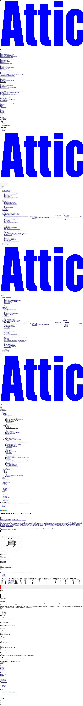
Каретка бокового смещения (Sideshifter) (64, 524)
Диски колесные (16, 520)
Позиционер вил (6, 524)
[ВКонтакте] (1, 510)
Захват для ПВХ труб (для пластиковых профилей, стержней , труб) (28, 523)
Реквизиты (2, 668)
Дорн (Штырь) (41, 523)
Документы (2, 669)
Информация (2, 672)
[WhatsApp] (5, 510)
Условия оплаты (3, 679)
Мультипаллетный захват (75, 523)
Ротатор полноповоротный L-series (49, 528)
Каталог (5, 414)
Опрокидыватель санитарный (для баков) (16, 524)
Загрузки (1, 671)
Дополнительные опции (9, 526)
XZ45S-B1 (10, 582)
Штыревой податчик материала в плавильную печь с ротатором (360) (59, 523)
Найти (1, 698)
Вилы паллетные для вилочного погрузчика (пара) (62, 522)
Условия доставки (3, 680)
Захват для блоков (20, 525)
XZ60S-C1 (10, 583)
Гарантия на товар (3, 674)
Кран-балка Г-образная (74, 522)
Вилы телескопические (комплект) (30, 522)
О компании (2, 667)
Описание (4, 574)
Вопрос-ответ (2, 681)
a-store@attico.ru (3, 127)
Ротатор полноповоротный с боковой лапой (36, 528)
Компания (6, 485)
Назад (6, 413)
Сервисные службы (9, 474)
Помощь (1, 677)
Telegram (3, 130)
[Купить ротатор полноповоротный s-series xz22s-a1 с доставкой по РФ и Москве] (11, 550)
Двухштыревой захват (50, 522)
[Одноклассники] (2, 510)
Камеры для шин (9, 427)
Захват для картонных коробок (7, 525)
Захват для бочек (49, 524)
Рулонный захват (74, 524)
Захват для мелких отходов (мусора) (58, 525)
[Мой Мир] (3, 510)
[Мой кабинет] (0, 354)
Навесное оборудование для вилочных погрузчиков (14, 441)
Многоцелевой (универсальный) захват (29, 525)
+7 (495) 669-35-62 (4, 118)
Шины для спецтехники (4, 520)
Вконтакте (4, 129)
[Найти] (1, 51)
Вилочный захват (55, 524)
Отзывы (3, 575)
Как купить (4, 576)
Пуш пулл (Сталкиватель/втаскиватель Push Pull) (44, 525)
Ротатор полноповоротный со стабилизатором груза (20, 528)
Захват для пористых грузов (42, 524)
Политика (2, 676)
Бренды (1, 664)
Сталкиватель (46, 523)
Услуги (5, 472)
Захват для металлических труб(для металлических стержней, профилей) (12, 522)
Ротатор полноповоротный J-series (6, 528)
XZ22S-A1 (10, 580)
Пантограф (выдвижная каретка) (41, 522)
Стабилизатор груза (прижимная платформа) (30, 524)
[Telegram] (6, 510)
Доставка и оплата (7, 480)
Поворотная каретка (67, 525)
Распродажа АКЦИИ (22, 520)
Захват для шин (14, 525)
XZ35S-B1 (10, 581)
